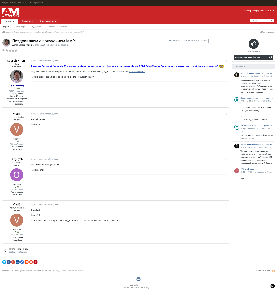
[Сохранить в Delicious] (22, 262)
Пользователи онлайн (57, 27)
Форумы (7, 27)
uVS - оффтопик (247, 169)
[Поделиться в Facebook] (9, 262)
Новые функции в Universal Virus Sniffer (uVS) (257, 73)
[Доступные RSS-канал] (273, 271)
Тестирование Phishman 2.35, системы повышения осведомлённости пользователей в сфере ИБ (257, 144)
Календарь (20, 27)
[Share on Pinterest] (35, 262)
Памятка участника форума (247, 57)
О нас (46, 3)
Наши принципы (36, 3)
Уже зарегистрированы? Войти (258, 11)
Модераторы (36, 27)
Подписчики (216, 41)
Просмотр (9, 21)
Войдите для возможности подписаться (189, 40)
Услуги (5, 3)
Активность (27, 21)
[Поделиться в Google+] (13, 262)
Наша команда (22, 3)
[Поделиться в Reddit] (27, 262)
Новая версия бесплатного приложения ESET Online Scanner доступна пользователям (257, 98)
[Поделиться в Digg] (18, 262)
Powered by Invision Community (136, 288)
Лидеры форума (48, 21)
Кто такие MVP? (137, 71)
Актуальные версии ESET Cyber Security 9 (257, 126)
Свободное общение (60, 45)
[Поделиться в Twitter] (4, 262)
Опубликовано (44, 61)
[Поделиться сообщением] (226, 61)
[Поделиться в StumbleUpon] (31, 262)
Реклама (12, 3)
